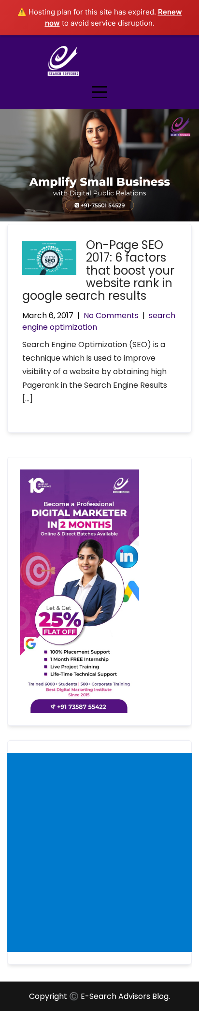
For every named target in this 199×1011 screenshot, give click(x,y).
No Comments (111, 315)
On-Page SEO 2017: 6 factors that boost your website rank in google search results (98, 270)
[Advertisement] (99, 852)
